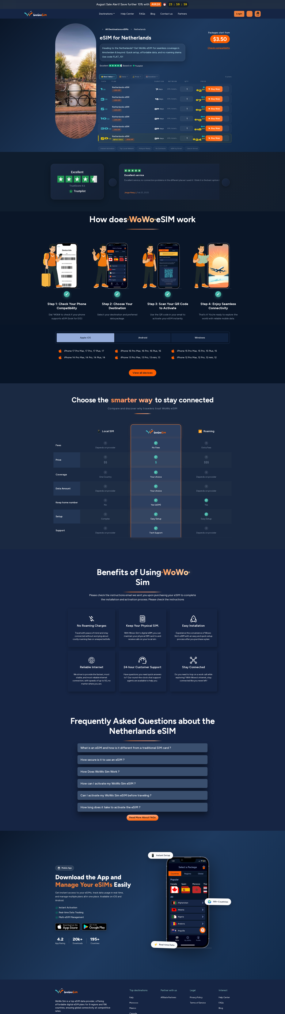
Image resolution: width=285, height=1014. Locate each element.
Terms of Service (198, 1003)
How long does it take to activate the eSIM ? (110, 807)
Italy (131, 997)
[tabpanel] (142, 352)
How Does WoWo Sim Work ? (99, 771)
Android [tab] (142, 337)
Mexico (132, 1008)
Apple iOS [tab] (85, 337)
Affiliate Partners (168, 997)
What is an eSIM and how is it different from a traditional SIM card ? (125, 748)
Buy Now (215, 89)
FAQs (142, 13)
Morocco (133, 1003)
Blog (152, 13)
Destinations (106, 13)
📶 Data (123, 77)
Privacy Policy (196, 997)
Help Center (127, 13)
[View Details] (226, 89)
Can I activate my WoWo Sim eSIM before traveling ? (115, 795)
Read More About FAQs (142, 817)
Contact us (166, 13)
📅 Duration (151, 77)
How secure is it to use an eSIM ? (102, 759)
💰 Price (136, 77)
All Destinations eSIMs (116, 29)
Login (239, 13)
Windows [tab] (200, 337)
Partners (182, 13)
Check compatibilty (219, 48)
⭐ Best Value (107, 77)
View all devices (143, 372)
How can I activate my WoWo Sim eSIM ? (108, 783)
